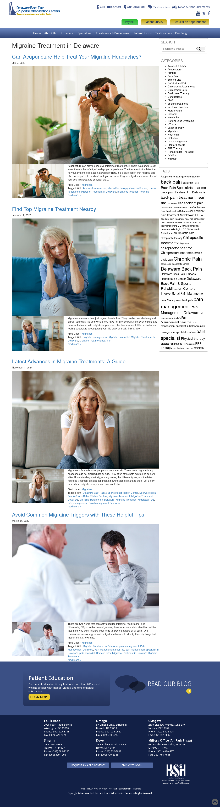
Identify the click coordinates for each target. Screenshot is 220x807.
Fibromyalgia (175, 110)
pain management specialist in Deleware (180, 324)
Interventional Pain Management (183, 293)
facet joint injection (178, 107)
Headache (173, 117)
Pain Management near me (109, 649)
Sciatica (172, 155)
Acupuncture (175, 69)
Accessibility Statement (120, 788)
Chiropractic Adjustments (181, 86)
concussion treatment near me (175, 263)
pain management (77, 503)
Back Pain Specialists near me (183, 187)
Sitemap (137, 788)
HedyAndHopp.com (181, 783)
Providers (67, 33)
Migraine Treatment (119, 496)
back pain (171, 181)
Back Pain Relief (191, 182)
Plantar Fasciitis (176, 145)
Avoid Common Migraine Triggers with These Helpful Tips (78, 514)
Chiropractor (183, 243)
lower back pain (184, 300)
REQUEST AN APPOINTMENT (88, 765)
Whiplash (199, 348)
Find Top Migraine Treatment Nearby (54, 208)
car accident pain (191, 202)
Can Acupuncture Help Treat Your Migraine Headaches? (76, 56)
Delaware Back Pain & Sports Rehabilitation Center (110, 492)
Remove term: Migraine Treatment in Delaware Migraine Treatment (112, 654)
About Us (50, 33)
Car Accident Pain (177, 83)
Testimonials (163, 33)
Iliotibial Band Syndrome (181, 120)
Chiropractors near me (176, 252)
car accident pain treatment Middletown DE (183, 213)
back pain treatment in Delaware (183, 192)
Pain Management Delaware (104, 503)
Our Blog (181, 33)
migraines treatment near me (133, 191)
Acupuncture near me (94, 188)
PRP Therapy (175, 148)
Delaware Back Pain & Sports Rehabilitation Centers (181, 283)
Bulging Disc (174, 79)
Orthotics (173, 138)
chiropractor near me (176, 247)
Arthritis (172, 72)
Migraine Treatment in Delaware (98, 191)
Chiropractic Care (177, 90)
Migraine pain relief (119, 337)
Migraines (87, 184)
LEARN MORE (39, 697)
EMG (170, 100)
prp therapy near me (183, 348)
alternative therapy (118, 188)
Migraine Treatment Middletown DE (135, 499)
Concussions (175, 96)
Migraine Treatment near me (95, 340)
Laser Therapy (176, 127)
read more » (74, 195)
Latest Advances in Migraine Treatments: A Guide (69, 361)
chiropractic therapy (171, 238)
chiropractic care (138, 188)
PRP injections (189, 344)
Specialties (84, 33)
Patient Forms (143, 33)
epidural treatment (178, 103)
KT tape (172, 124)
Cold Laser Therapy (178, 93)
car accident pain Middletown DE (176, 207)
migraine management (95, 337)
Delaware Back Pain (181, 268)
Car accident (172, 203)
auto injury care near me (187, 176)
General (172, 114)
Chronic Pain (188, 258)
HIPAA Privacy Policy (97, 788)
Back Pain (173, 76)
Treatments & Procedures (112, 33)
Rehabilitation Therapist (181, 151)
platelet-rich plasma (171, 343)
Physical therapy (193, 338)
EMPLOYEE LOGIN (132, 765)
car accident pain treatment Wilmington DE (180, 227)
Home (37, 33)
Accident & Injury (177, 66)
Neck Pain (173, 134)
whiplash (172, 158)
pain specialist (87, 653)
